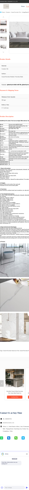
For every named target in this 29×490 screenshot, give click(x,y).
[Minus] (27, 454)
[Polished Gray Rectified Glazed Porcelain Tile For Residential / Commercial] (14, 378)
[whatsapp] (3, 439)
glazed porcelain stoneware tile (11, 350)
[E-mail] (25, 439)
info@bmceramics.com (8, 422)
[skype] (10, 439)
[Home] (6, 6)
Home (23, 6)
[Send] (27, 487)
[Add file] (2, 487)
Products (8, 12)
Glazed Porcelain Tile (16, 12)
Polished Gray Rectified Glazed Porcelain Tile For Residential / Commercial (14, 393)
